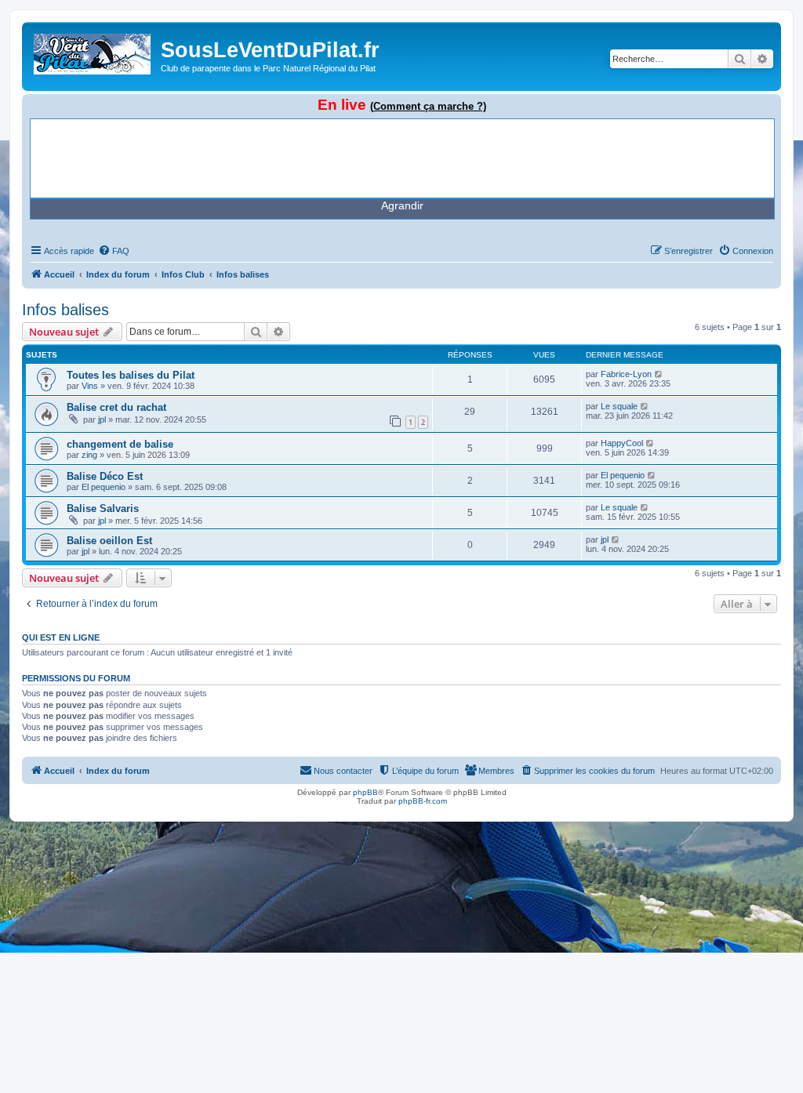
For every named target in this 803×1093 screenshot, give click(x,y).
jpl (102, 419)
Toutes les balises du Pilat (130, 375)
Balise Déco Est (105, 476)
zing (89, 454)
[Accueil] (93, 51)
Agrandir (402, 205)
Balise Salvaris (103, 508)
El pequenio (103, 487)
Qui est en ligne (61, 637)
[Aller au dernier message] (659, 374)
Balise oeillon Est (109, 540)
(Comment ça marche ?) (428, 106)
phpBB (365, 792)
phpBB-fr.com (422, 801)
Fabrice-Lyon (626, 374)
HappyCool (622, 443)
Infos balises (65, 309)
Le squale (619, 406)
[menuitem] (113, 250)
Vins (90, 385)
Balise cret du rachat (116, 407)
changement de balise (120, 444)
